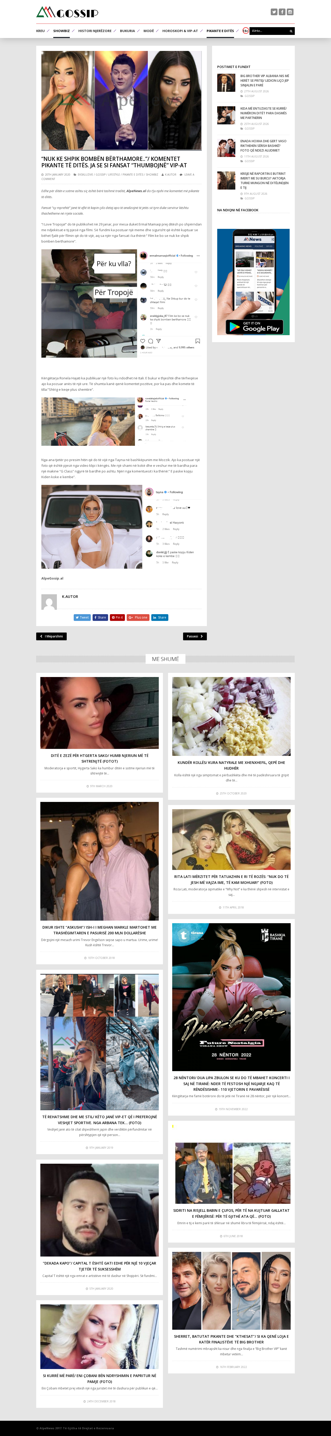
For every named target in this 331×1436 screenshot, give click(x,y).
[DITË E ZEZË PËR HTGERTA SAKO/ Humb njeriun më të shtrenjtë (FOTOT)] (99, 713)
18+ (245, 30)
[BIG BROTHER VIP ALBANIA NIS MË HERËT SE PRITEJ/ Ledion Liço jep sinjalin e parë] (226, 83)
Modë (149, 30)
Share (102, 617)
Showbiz (61, 30)
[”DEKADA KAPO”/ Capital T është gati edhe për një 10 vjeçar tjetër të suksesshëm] (99, 1210)
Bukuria (127, 30)
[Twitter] (274, 12)
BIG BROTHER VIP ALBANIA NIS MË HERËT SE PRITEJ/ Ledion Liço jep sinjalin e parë (264, 80)
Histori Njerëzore (94, 30)
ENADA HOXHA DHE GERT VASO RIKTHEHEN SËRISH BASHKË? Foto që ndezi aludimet (263, 146)
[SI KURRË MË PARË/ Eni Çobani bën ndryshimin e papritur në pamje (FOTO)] (99, 1336)
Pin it (119, 617)
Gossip (101, 174)
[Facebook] (282, 12)
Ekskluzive (85, 174)
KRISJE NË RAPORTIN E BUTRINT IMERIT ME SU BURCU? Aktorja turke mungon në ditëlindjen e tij (264, 180)
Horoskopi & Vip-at (180, 30)
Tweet (84, 617)
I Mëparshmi (54, 636)
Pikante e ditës (220, 30)
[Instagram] (290, 12)
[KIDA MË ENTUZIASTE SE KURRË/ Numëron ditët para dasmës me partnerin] (226, 115)
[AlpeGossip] (67, 11)
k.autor (170, 174)
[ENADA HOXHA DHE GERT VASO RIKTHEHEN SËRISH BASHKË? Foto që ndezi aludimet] (226, 148)
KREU (40, 30)
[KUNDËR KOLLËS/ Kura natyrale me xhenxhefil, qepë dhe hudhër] (231, 716)
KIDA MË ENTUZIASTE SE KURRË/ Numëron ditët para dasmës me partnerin (263, 113)
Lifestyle (114, 174)
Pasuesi (192, 636)
